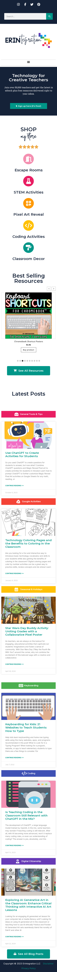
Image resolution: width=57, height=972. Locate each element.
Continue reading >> (14, 486)
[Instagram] (18, 4)
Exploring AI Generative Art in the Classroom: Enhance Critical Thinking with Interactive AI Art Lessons (28, 905)
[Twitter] (32, 4)
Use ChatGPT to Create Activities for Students (22, 454)
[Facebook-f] (25, 4)
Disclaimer (48, 963)
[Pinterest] (39, 4)
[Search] (49, 16)
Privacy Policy (28, 968)
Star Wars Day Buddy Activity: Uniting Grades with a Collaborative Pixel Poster (27, 631)
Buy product (43, 350)
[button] (28, 62)
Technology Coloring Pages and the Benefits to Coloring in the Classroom (28, 543)
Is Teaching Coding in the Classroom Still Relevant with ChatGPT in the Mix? (26, 815)
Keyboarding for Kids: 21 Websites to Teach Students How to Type (26, 727)
